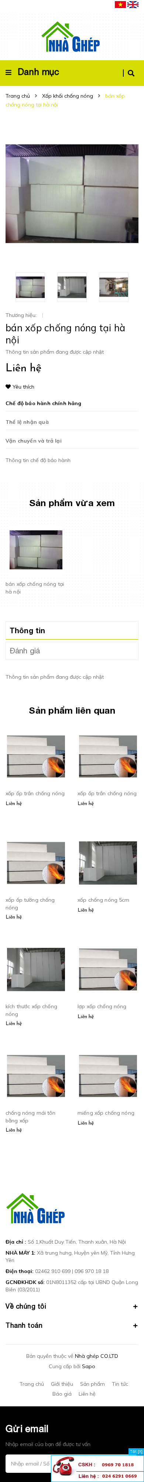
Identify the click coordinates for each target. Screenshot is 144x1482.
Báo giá (62, 1394)
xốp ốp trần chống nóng (35, 793)
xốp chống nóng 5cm (104, 900)
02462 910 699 (53, 1271)
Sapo (88, 1366)
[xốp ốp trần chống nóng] (36, 757)
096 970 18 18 (92, 1271)
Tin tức (120, 1384)
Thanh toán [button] (24, 1325)
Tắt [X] (136, 1451)
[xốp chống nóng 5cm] (108, 863)
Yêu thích (23, 386)
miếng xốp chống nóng (106, 1113)
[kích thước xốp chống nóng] (36, 970)
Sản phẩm (92, 1384)
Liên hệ (87, 1394)
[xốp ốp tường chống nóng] (36, 863)
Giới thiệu (62, 1384)
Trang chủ (32, 1384)
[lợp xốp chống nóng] (108, 970)
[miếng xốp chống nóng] (108, 1076)
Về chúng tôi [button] (26, 1306)
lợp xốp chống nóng (102, 1006)
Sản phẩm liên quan (72, 710)
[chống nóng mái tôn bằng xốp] (36, 1076)
